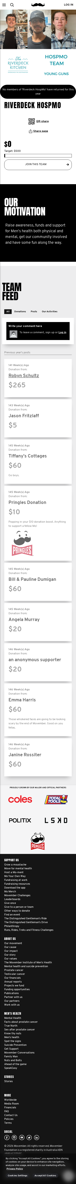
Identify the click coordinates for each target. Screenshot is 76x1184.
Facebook (7, 1137)
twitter (29, 1137)
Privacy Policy (15, 1169)
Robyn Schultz (23, 376)
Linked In (36, 1137)
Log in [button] (68, 4)
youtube (21, 1137)
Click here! (14, 1137)
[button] (4, 5)
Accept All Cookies (45, 1175)
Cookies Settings (17, 1175)
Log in (62, 332)
